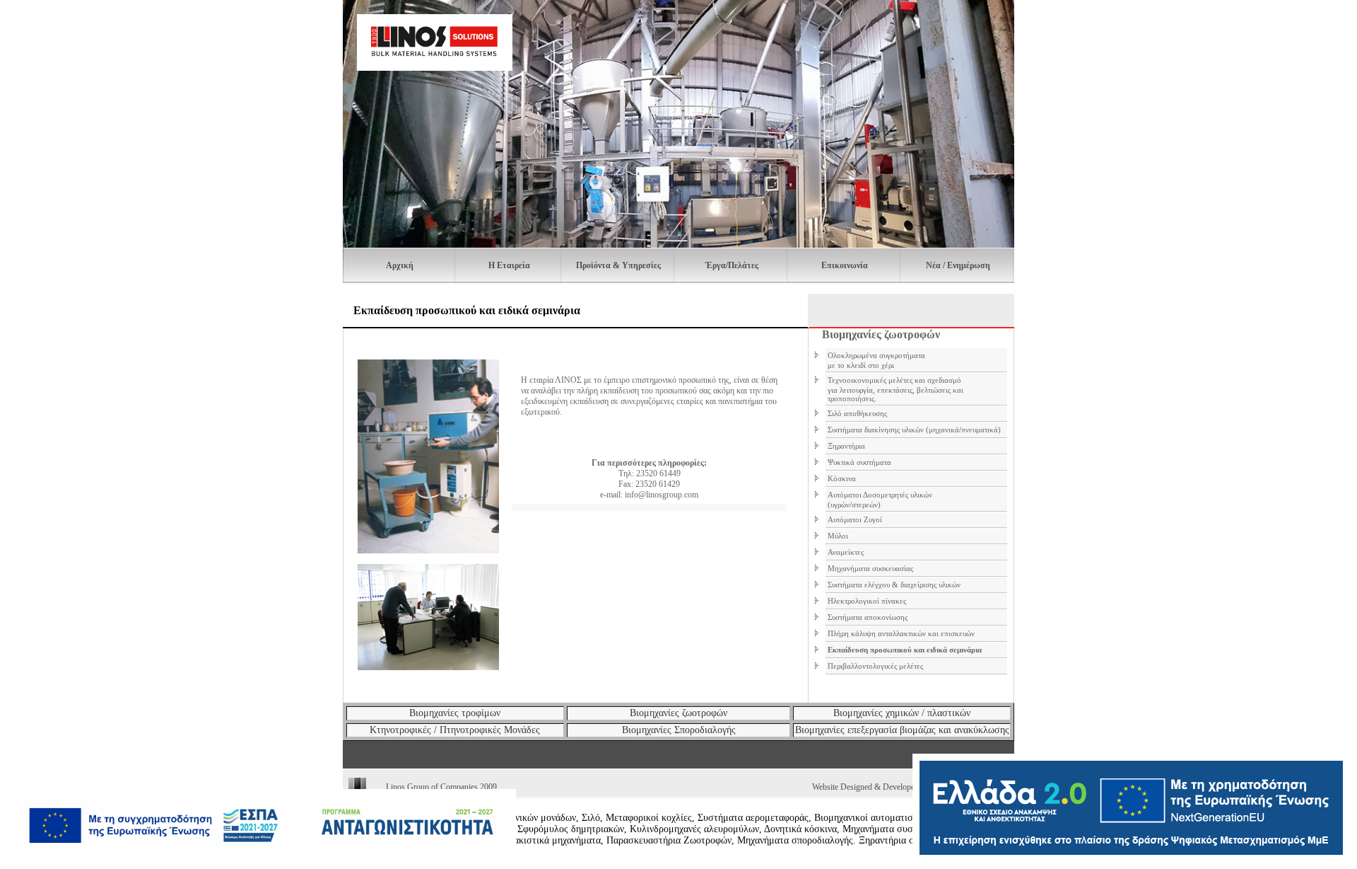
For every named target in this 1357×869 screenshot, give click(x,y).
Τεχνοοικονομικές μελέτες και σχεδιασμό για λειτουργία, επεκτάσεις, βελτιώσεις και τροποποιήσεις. (895, 389)
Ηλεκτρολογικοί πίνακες (867, 601)
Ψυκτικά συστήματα (859, 462)
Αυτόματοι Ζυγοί (855, 519)
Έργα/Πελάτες (731, 265)
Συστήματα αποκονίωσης (867, 617)
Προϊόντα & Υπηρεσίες (618, 265)
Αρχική (399, 265)
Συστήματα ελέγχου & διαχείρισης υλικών (894, 584)
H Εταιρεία (509, 265)
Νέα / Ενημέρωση (958, 265)
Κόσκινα (842, 478)
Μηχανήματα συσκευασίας (870, 568)
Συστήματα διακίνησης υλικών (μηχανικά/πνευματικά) (914, 429)
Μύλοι (838, 535)
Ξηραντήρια (846, 446)
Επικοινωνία (844, 265)
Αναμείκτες (846, 552)
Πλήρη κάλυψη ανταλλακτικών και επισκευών (901, 633)
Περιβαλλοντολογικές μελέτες (875, 666)
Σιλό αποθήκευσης (857, 413)
